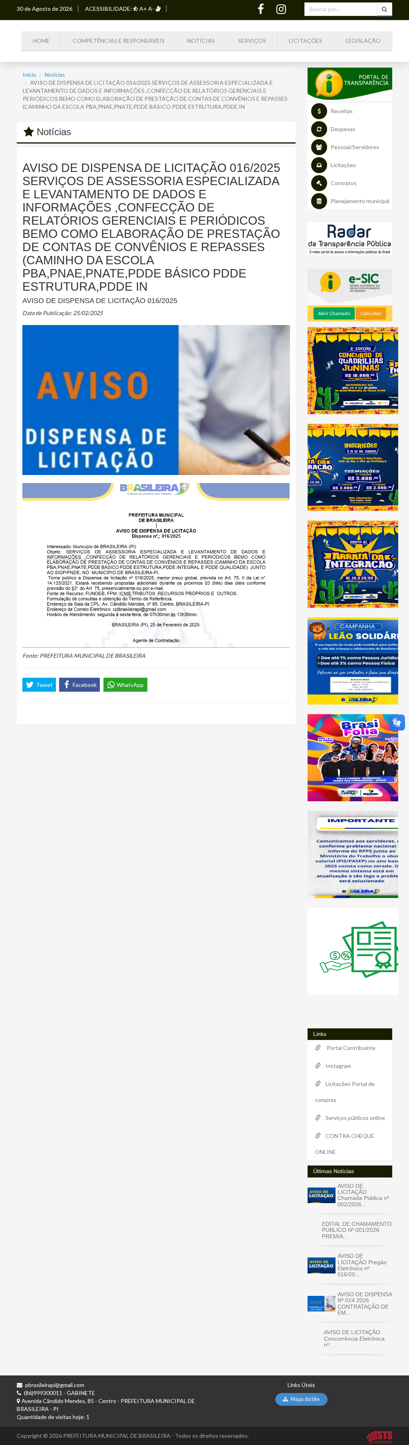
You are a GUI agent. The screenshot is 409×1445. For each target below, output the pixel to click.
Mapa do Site (305, 1399)
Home (41, 40)
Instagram (336, 1065)
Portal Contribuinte (348, 1047)
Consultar (370, 313)
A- (151, 8)
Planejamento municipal (360, 201)
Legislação (363, 40)
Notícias (201, 40)
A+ (143, 8)
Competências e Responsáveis (119, 40)
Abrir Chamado (334, 313)
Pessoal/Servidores (355, 147)
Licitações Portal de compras (345, 1091)
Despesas (343, 129)
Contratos (344, 183)
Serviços (252, 40)
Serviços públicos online (353, 1117)
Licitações (305, 40)
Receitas (342, 111)
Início (29, 74)
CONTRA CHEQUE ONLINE (344, 1143)
